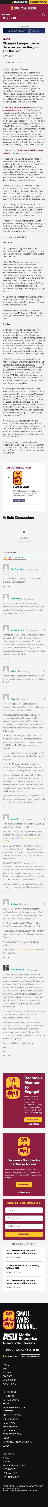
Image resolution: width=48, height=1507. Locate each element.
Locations (8, 1453)
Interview (8, 1411)
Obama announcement (17, 107)
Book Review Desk (12, 1434)
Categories (9, 1392)
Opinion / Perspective (14, 1407)
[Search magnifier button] (43, 14)
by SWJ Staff (8, 56)
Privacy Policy (9, 1491)
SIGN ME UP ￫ (24, 1185)
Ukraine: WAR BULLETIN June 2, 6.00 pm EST (22, 1266)
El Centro (8, 1396)
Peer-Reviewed (11, 1426)
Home (6, 1365)
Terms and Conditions (27, 1491)
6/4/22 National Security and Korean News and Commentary (21, 1281)
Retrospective (11, 1400)
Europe (7, 1461)
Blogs (7, 38)
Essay (6, 1403)
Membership (9, 1380)
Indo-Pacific (9, 1469)
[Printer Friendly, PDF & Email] (16, 69)
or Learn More (32, 1124)
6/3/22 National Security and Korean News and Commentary (21, 1251)
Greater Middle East (14, 1465)
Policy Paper (9, 1423)
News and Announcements (17, 1442)
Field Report (10, 1430)
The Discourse (11, 1419)
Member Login (20, 2)
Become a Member (38, 2)
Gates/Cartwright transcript (25, 949)
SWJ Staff (21, 487)
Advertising (9, 1384)
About (6, 1368)
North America (11, 1477)
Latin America (10, 1473)
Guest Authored (12, 1415)
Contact (7, 1376)
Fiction (6, 1438)
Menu (6, 14)
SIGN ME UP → (33, 1120)
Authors (8, 1372)
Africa (6, 1457)
